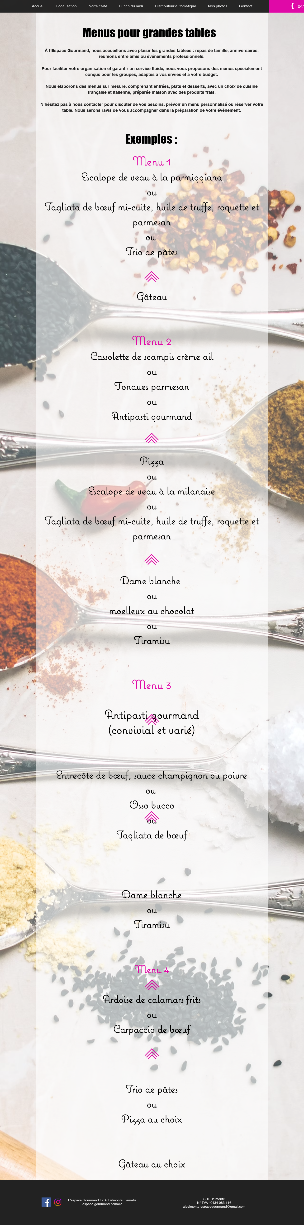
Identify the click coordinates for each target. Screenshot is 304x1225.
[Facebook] (46, 1202)
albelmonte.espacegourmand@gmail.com (214, 1206)
